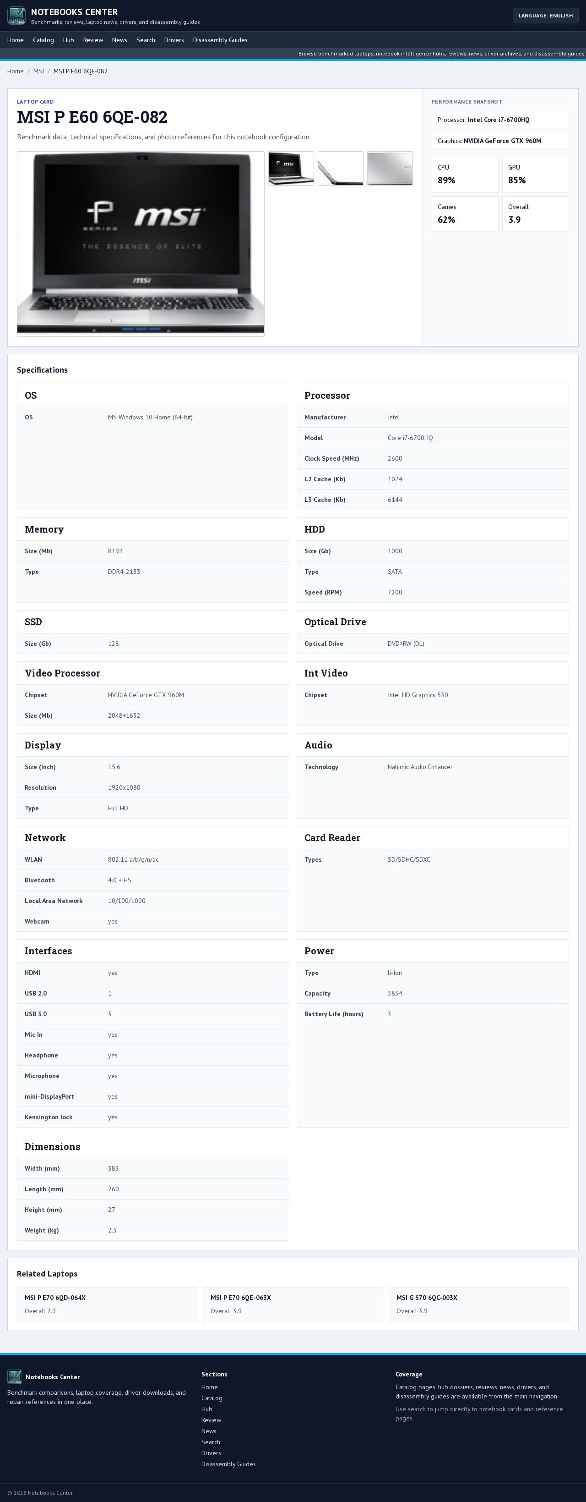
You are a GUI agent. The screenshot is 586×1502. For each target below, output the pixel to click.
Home (15, 40)
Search (145, 40)
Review (93, 40)
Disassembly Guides (220, 40)
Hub (68, 40)
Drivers (174, 40)
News (119, 40)
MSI (38, 71)
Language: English (546, 15)
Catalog (43, 40)
